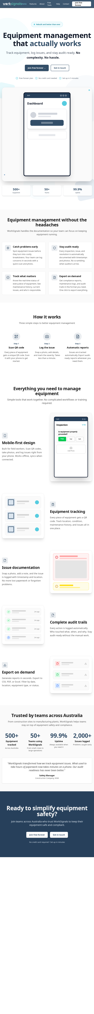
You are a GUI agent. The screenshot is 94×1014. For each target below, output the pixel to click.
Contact (66, 4)
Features (33, 4)
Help (58, 4)
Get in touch (60, 68)
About (42, 4)
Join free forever (78, 3)
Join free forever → (37, 68)
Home (24, 4)
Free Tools (49, 3)
